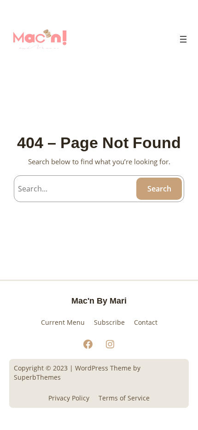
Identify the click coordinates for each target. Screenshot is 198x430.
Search (159, 189)
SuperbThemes (37, 377)
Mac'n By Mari (99, 300)
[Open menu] (183, 39)
